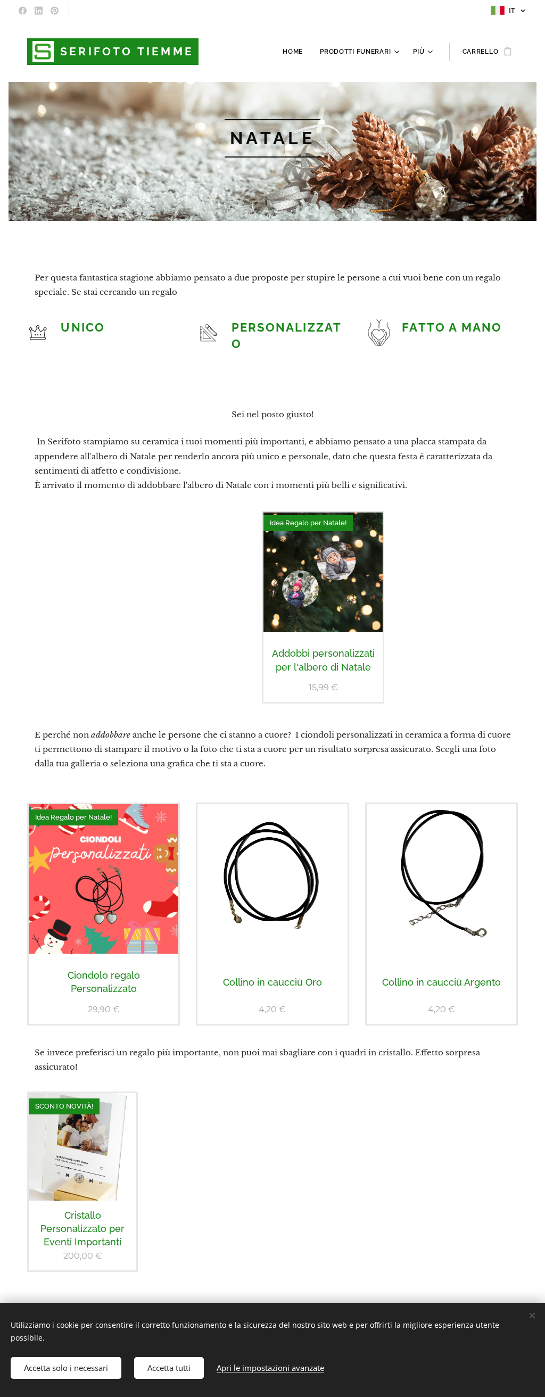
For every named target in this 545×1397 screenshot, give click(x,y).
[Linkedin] (38, 11)
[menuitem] (295, 51)
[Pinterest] (54, 11)
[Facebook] (22, 11)
